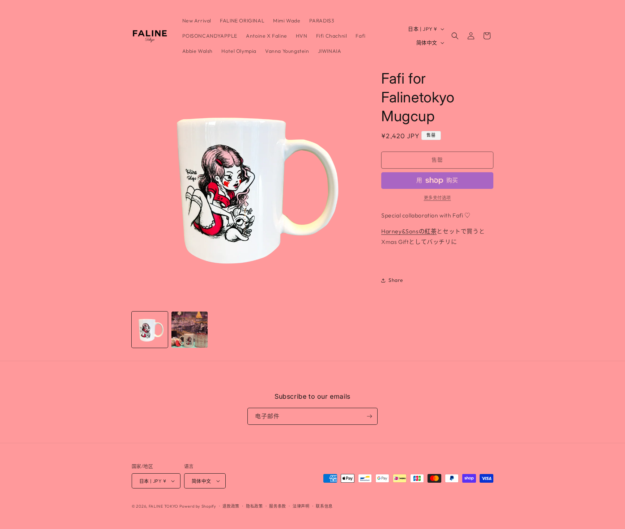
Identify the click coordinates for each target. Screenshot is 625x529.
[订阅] (369, 416)
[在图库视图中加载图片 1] (150, 330)
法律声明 (301, 506)
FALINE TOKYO (164, 506)
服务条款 (277, 506)
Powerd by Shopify (197, 506)
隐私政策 (254, 506)
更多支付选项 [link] (437, 197)
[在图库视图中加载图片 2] (189, 330)
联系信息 (324, 506)
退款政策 (230, 506)
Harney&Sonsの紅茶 (409, 231)
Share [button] (395, 280)
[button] (455, 36)
